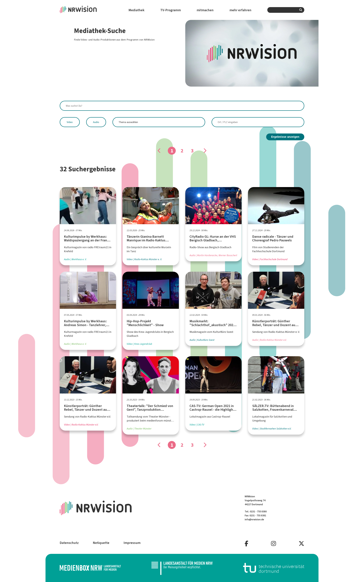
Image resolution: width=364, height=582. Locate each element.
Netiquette (101, 542)
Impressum (132, 542)
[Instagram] (273, 543)
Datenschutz (69, 542)
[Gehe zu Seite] (205, 151)
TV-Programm (170, 10)
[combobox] (285, 10)
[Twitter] (301, 543)
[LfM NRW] (182, 568)
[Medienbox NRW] (90, 568)
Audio (96, 122)
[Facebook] (246, 543)
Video (70, 122)
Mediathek (136, 10)
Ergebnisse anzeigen (285, 136)
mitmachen (205, 10)
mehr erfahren (240, 10)
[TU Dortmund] (273, 568)
